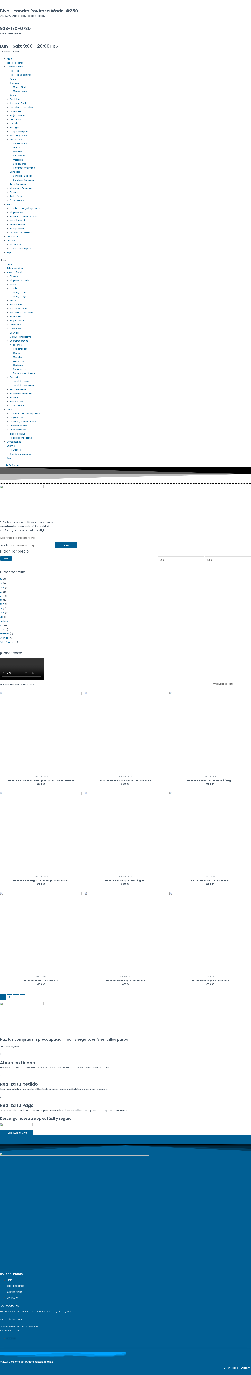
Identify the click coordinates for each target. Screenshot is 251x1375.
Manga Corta (20, 87)
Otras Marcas (17, 200)
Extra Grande (7, 642)
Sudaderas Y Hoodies (21, 107)
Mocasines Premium (21, 188)
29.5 (2, 612)
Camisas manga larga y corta (26, 208)
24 (1, 579)
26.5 (2, 587)
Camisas (14, 82)
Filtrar (6, 558)
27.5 (2, 596)
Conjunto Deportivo (20, 131)
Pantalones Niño (18, 220)
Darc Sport (15, 119)
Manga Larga (20, 90)
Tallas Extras (16, 196)
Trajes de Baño (18, 115)
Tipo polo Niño (17, 228)
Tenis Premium (18, 183)
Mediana (4, 633)
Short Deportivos (19, 135)
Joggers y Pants (18, 103)
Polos (13, 78)
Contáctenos (14, 236)
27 (1, 591)
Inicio (9, 58)
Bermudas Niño (18, 224)
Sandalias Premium (23, 179)
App (9, 252)
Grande (4, 637)
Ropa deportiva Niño (21, 232)
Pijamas (14, 192)
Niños (9, 204)
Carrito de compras (20, 248)
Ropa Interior (20, 143)
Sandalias (15, 171)
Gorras (16, 147)
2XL (1, 616)
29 (1, 608)
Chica (3, 629)
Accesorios (16, 139)
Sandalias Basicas (22, 175)
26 (1, 583)
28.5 (2, 604)
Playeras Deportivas (20, 74)
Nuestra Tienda (15, 66)
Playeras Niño (17, 212)
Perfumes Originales (24, 167)
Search (4, 545)
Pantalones (16, 99)
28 (1, 600)
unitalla (4, 621)
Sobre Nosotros (15, 62)
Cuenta (11, 240)
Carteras (18, 159)
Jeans (13, 95)
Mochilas (17, 151)
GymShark (15, 123)
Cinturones (19, 155)
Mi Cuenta (15, 244)
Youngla (14, 127)
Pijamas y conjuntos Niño (23, 216)
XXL (1, 625)
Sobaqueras (19, 163)
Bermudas (15, 111)
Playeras (14, 70)
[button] (125, 260)
